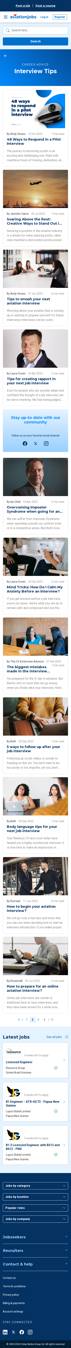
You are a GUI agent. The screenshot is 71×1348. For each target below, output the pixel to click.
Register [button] (60, 17)
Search (35, 41)
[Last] (52, 1020)
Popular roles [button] (15, 1208)
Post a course (45, 5)
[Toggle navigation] (5, 17)
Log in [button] (44, 17)
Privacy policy (11, 1294)
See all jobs (54, 1037)
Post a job (23, 5)
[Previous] (22, 1020)
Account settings (13, 1311)
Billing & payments (14, 1303)
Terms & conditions (14, 1286)
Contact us (9, 1277)
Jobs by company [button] (17, 1219)
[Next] (49, 1020)
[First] (19, 1020)
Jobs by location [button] (17, 1197)
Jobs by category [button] (17, 1186)
